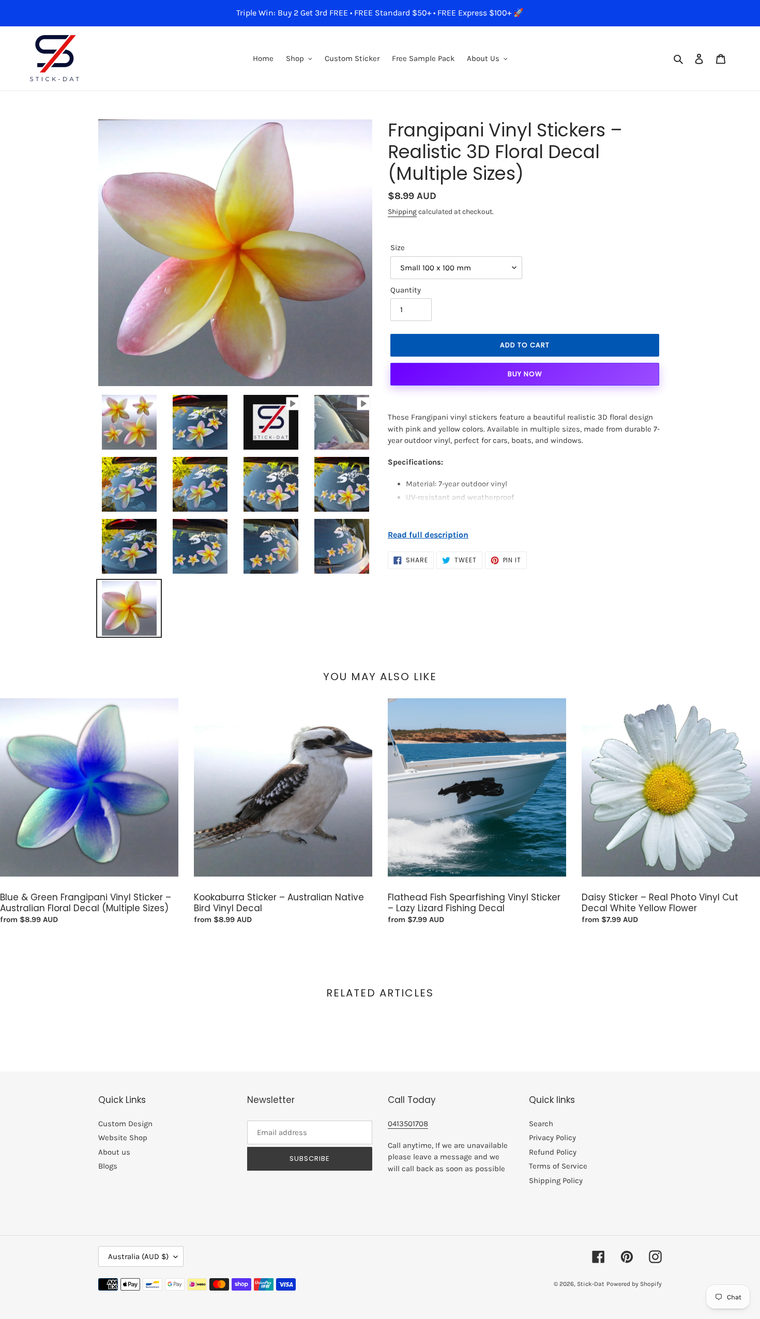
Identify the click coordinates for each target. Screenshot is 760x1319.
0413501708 (408, 1123)
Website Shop (122, 1137)
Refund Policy (552, 1152)
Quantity (405, 290)
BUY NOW (525, 374)
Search (541, 1123)
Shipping (402, 211)
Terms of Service (558, 1166)
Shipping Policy (556, 1180)
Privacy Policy (552, 1137)
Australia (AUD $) (138, 1256)
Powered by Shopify (634, 1283)
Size (397, 247)
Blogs (107, 1166)
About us (114, 1152)
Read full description (428, 535)
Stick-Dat (590, 1283)
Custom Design (125, 1123)
